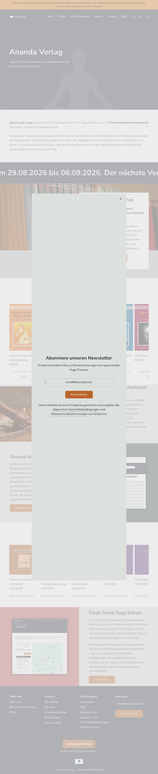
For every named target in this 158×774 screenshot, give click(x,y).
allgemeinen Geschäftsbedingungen (76, 409)
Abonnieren (79, 394)
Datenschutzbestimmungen (69, 414)
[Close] (120, 198)
